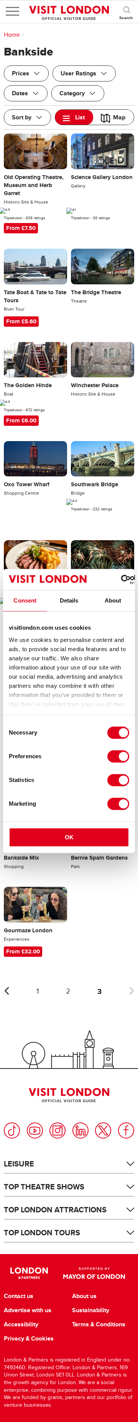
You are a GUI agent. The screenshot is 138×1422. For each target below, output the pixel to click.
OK (69, 837)
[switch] (118, 756)
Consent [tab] (24, 600)
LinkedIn (80, 1130)
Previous (6, 990)
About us (84, 1296)
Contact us (18, 1296)
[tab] (74, 117)
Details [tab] (69, 600)
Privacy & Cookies (29, 1338)
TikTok (12, 1130)
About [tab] (113, 600)
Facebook (126, 1130)
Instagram (57, 1130)
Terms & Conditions (98, 1324)
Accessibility (21, 1324)
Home (12, 35)
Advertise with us (27, 1310)
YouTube (35, 1130)
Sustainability (90, 1310)
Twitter (103, 1130)
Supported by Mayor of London (94, 1273)
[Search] (126, 11)
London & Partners (29, 1273)
